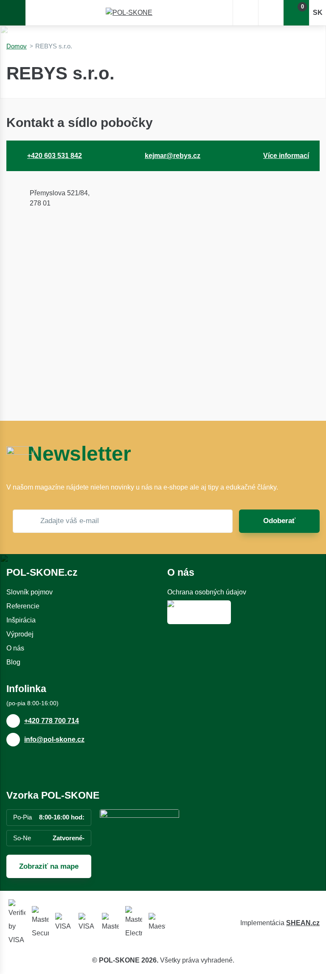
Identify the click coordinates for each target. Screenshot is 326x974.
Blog (13, 662)
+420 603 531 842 (54, 155)
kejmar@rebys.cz (172, 155)
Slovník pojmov (29, 592)
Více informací (286, 155)
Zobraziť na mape (49, 866)
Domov (16, 46)
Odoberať (279, 521)
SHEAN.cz (303, 922)
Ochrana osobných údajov (206, 592)
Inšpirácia (21, 620)
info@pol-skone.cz (54, 739)
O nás (15, 648)
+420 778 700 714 (51, 720)
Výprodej (20, 634)
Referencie (22, 606)
